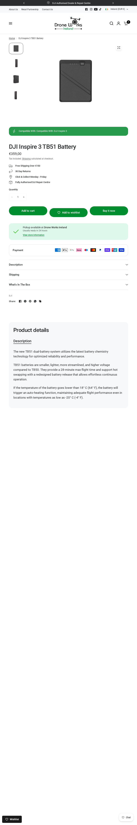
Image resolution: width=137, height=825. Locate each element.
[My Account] (118, 23)
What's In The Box (19, 284)
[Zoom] (118, 47)
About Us (13, 9)
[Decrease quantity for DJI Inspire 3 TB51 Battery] (12, 197)
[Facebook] (86, 9)
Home (12, 38)
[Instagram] (91, 9)
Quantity (13, 189)
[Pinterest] (30, 301)
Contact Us (47, 9)
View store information (33, 235)
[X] (25, 301)
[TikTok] (100, 9)
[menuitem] (14, 9)
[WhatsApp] (35, 301)
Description (16, 264)
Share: (12, 301)
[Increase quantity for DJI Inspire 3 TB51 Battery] (24, 197)
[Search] (111, 23)
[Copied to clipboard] (40, 301)
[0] (125, 23)
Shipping (26, 158)
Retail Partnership (30, 9)
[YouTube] (95, 9)
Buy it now (109, 210)
